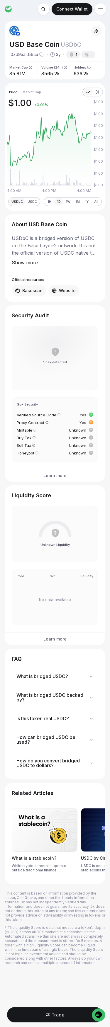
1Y (87, 202)
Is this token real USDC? (42, 718)
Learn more (55, 475)
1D (59, 202)
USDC (32, 202)
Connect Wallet (72, 8)
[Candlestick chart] (97, 92)
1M (77, 202)
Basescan (32, 290)
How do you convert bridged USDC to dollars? (48, 763)
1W (68, 202)
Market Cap (32, 92)
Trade (58, 1015)
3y (58, 54)
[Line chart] (88, 92)
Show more (25, 262)
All (96, 202)
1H (49, 202)
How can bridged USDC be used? (45, 739)
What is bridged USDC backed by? (49, 697)
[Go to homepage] (8, 9)
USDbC (17, 202)
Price (13, 92)
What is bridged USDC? (42, 676)
